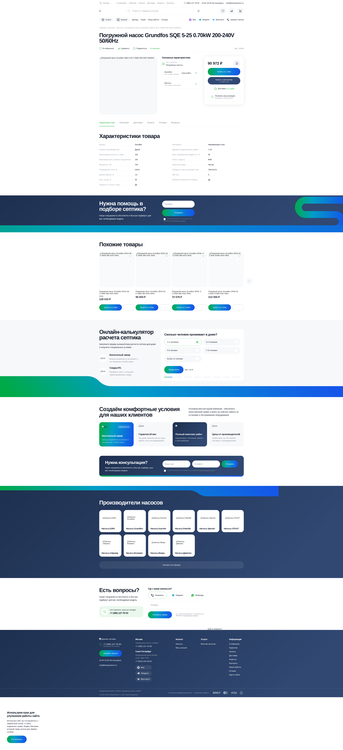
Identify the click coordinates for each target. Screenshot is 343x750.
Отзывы (164, 20)
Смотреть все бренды (171, 565)
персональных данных (178, 221)
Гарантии (132, 3)
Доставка (151, 3)
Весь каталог (181, 648)
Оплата (142, 3)
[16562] (236, 63)
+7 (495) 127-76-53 (191, 3)
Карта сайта (234, 675)
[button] (249, 281)
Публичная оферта (202, 693)
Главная (102, 28)
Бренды (135, 20)
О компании (121, 3)
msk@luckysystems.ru (235, 3)
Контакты (170, 3)
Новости (160, 3)
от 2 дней (230, 89)
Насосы (120, 28)
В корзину (129, 307)
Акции (143, 20)
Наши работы (153, 20)
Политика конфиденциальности (180, 693)
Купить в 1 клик (110, 307)
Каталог (111, 28)
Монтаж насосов (208, 644)
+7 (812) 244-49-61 (143, 661)
